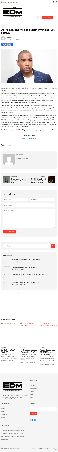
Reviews (32, 394)
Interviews (33, 388)
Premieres (4, 414)
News (4, 26)
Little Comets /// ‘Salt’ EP (8, 351)
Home (3, 408)
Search (32, 403)
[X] (35, 419)
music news (11, 145)
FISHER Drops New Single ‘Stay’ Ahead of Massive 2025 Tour (39, 181)
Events (32, 385)
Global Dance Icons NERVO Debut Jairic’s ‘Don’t (26, 259)
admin (9, 37)
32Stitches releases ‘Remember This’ (28, 351)
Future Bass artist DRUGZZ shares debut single (47, 352)
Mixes (3, 418)
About (3, 411)
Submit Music (47, 17)
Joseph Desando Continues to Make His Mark (25, 267)
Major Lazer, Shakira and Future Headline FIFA (25, 282)
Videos (32, 397)
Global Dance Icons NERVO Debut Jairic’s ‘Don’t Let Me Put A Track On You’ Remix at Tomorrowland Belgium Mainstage (13, 435)
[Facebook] (31, 419)
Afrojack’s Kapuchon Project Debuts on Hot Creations (28, 275)
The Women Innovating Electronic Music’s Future (19, 181)
